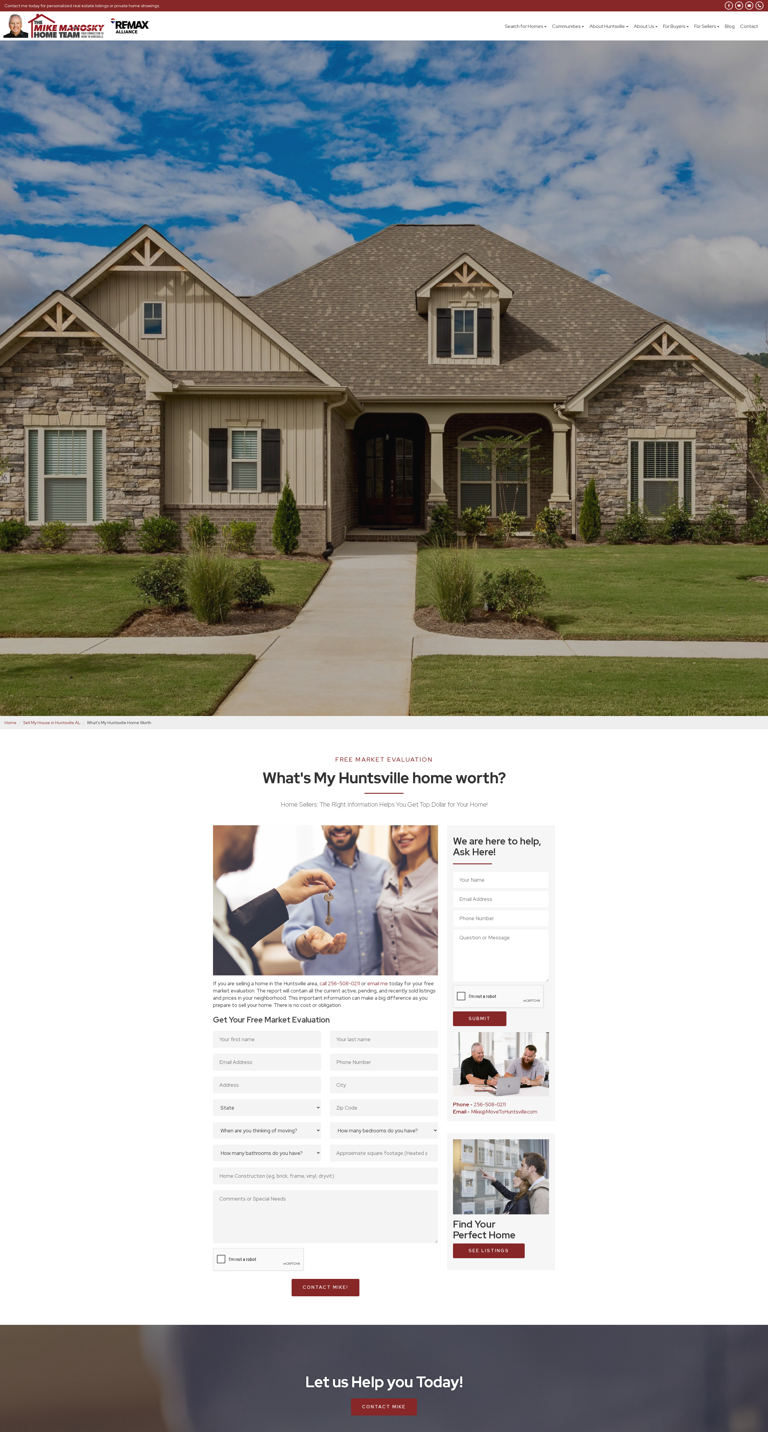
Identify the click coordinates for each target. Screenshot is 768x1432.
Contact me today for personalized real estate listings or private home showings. (82, 5)
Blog (730, 26)
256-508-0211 (479, 1104)
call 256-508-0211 (340, 983)
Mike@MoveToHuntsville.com (495, 1111)
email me (378, 983)
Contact (749, 26)
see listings (489, 1251)
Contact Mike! (325, 1287)
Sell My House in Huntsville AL (51, 722)
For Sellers (705, 26)
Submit (480, 1019)
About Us (644, 26)
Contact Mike (384, 1407)
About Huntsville (607, 26)
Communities (566, 26)
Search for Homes (524, 26)
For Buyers (674, 26)
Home (10, 722)
